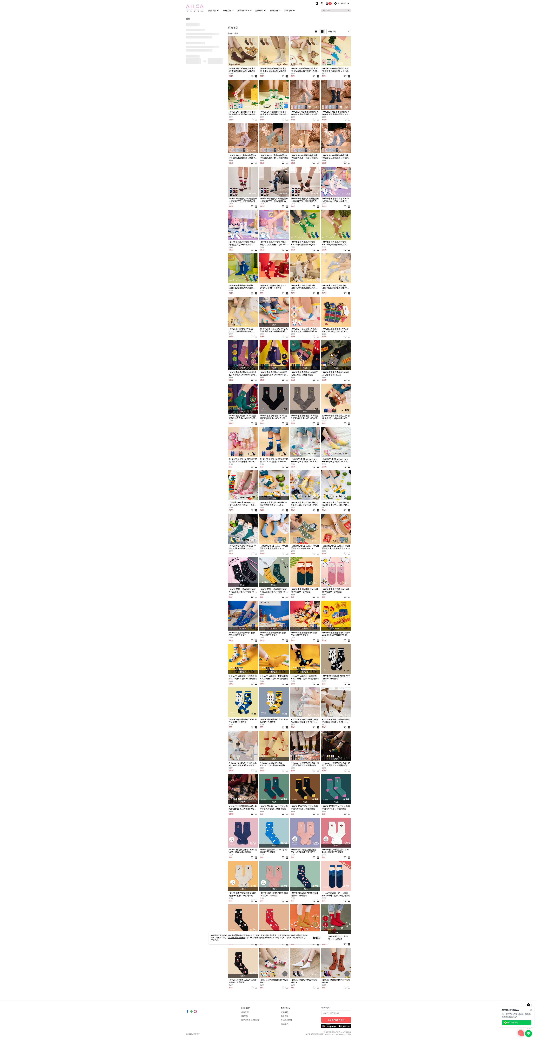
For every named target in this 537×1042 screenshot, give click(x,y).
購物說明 (284, 1012)
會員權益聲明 (286, 1020)
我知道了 (317, 938)
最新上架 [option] (332, 31)
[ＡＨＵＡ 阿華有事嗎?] (194, 7)
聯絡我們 (284, 1024)
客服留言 (284, 1016)
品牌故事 (245, 1012)
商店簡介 (245, 1016)
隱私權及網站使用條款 (250, 1020)
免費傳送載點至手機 (336, 1020)
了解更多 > (215, 940)
